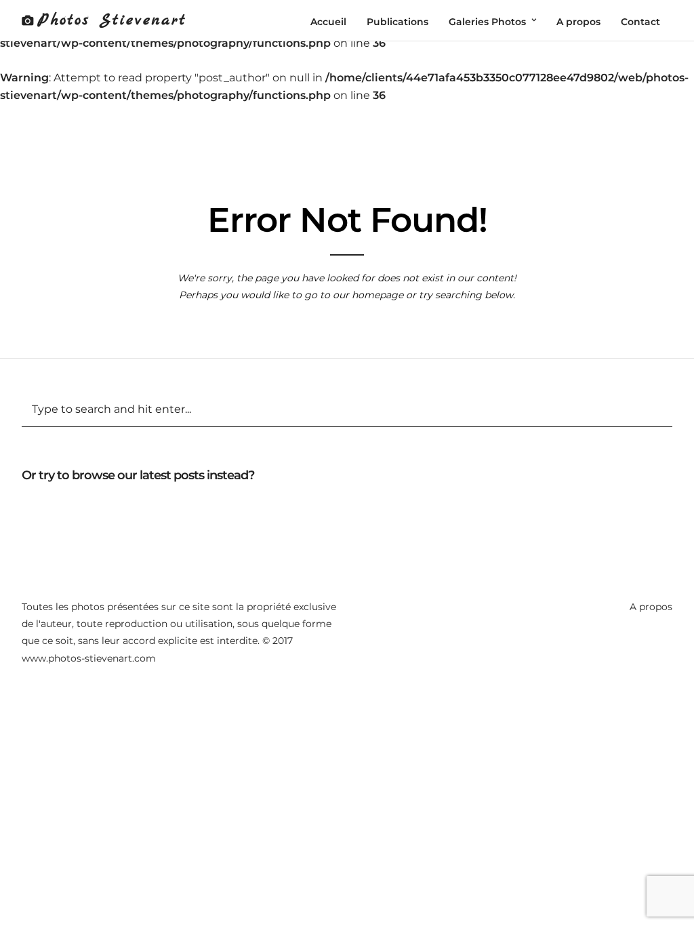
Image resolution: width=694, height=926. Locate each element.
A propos (651, 607)
